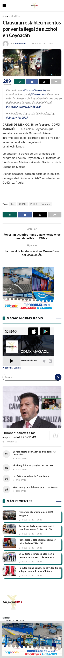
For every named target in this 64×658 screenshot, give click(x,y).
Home (5, 16)
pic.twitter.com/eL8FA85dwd (23, 106)
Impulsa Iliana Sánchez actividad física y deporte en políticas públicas (40, 569)
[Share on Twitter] (44, 81)
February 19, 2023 (17, 117)
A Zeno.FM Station (12, 368)
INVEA (33, 204)
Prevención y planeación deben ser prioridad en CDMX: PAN (37, 541)
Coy (12, 204)
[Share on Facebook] (32, 81)
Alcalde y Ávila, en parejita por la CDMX (33, 465)
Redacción (20, 43)
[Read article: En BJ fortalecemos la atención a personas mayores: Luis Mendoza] (9, 557)
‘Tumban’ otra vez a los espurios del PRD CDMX (19, 435)
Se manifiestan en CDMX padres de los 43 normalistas (34, 453)
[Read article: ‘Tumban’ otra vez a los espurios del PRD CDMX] (32, 407)
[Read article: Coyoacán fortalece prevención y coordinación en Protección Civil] (9, 529)
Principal (46, 204)
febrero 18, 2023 (42, 43)
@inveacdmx (38, 94)
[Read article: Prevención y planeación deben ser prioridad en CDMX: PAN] (9, 543)
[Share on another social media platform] (56, 81)
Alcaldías (15, 16)
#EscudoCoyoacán (34, 90)
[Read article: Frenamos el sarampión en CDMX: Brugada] (9, 515)
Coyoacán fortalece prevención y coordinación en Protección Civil (36, 527)
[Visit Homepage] (34, 5)
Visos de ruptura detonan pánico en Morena (35, 487)
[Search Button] (58, 377)
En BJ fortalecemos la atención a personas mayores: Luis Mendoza (36, 555)
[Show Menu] (4, 5)
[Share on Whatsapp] (19, 81)
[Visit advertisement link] (32, 639)
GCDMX (22, 204)
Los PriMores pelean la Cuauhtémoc (31, 476)
